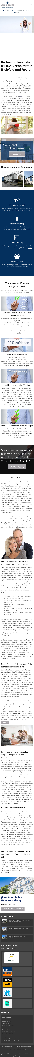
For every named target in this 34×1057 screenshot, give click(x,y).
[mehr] (17, 740)
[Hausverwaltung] (17, 225)
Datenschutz (17, 1053)
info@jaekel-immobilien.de (13, 1043)
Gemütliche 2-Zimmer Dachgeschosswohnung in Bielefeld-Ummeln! (20, 925)
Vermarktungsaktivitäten (8, 808)
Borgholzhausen (5, 105)
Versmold (13, 105)
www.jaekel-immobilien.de (12, 1045)
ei (28, 655)
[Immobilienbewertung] (17, 244)
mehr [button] (4, 727)
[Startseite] (7, 4)
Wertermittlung (24, 679)
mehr (30, 215)
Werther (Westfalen (22, 105)
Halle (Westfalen (18, 103)
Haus (20, 101)
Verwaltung (4, 111)
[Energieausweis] (17, 262)
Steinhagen (26, 103)
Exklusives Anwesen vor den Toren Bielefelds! (18, 941)
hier (27, 655)
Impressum (10, 1053)
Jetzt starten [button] (16, 159)
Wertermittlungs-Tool (25, 724)
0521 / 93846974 (7, 10)
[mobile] (31, 4)
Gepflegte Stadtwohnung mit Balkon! (18, 933)
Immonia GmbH (26, 1051)
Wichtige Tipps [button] (16, 471)
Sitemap (24, 1053)
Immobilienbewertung (16, 113)
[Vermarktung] (17, 206)
